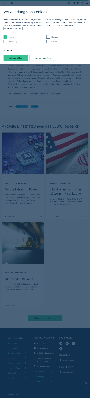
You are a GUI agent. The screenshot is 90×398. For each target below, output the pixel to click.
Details (7, 50)
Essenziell (12, 37)
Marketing (12, 42)
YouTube (54, 42)
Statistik (54, 37)
